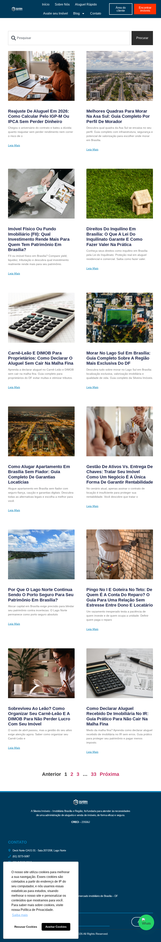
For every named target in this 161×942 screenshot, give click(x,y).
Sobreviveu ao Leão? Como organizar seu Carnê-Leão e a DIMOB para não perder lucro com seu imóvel (39, 716)
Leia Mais (14, 145)
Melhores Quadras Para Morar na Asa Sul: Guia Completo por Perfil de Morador (118, 116)
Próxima (109, 774)
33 (93, 774)
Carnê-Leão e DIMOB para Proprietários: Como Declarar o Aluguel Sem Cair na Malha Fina (40, 358)
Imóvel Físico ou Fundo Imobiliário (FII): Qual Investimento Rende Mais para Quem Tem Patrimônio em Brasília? (39, 239)
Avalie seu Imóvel (55, 13)
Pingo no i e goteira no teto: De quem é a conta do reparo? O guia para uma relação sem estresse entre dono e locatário (119, 597)
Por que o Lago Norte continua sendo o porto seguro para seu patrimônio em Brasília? (40, 594)
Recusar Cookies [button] (25, 926)
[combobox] (69, 38)
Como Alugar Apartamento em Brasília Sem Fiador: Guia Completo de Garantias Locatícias (39, 474)
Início (45, 4)
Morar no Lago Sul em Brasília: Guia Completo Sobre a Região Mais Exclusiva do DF (118, 358)
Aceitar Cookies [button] (56, 926)
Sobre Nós (62, 4)
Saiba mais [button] (20, 915)
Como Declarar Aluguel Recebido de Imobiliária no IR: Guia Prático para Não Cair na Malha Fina (117, 716)
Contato (95, 13)
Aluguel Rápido (86, 4)
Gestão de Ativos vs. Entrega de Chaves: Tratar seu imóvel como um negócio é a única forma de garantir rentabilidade (119, 474)
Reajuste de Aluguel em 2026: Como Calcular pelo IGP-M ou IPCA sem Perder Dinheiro (38, 116)
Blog (76, 13)
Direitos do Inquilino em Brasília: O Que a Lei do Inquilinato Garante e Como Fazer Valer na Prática (114, 236)
